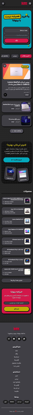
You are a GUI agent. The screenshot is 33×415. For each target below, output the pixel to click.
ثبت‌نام (16, 309)
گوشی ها (16, 385)
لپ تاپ (19, 402)
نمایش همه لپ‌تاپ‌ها (16, 280)
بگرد (16, 40)
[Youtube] (14, 339)
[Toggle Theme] (3, 3)
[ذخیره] (4, 65)
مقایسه (16, 391)
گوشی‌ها (16, 360)
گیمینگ (26, 402)
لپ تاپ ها (16, 388)
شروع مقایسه (17, 160)
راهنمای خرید (16, 382)
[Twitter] (24, 339)
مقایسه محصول (16, 363)
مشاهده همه (17, 131)
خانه (16, 351)
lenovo (12, 402)
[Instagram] (19, 339)
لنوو (5, 402)
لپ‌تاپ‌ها (16, 357)
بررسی (16, 379)
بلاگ (16, 354)
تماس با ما (16, 366)
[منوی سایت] (30, 3)
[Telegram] (9, 339)
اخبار (16, 376)
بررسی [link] (27, 95)
